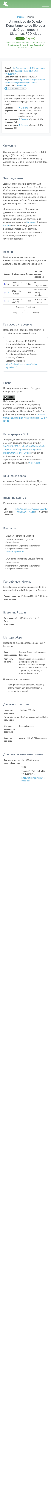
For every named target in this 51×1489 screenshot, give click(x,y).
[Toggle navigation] (45, 4)
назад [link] (14, 313)
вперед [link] (36, 313)
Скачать (24, 108)
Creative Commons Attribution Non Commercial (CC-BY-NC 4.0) (25, 417)
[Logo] (5, 4)
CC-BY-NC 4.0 (20, 85)
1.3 (7, 301)
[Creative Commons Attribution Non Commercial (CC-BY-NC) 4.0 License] (10, 398)
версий (7, 225)
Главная (20, 17)
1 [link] (22, 313)
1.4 (7, 292)
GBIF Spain (34, 462)
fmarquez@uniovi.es (15, 551)
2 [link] (27, 313)
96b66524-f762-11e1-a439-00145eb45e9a (24, 446)
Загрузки (30, 222)
